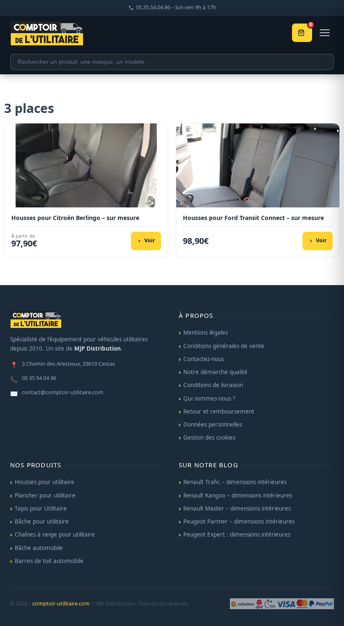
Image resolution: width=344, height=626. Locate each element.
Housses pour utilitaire (44, 482)
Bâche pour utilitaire (42, 521)
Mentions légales (205, 332)
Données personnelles (212, 424)
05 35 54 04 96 (33, 378)
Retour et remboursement (218, 411)
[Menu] (324, 33)
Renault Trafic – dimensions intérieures (235, 482)
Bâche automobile (39, 548)
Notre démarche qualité (215, 372)
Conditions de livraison (213, 385)
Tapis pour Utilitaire (41, 508)
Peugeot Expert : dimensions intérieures (236, 534)
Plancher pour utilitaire (45, 495)
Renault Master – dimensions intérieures (237, 508)
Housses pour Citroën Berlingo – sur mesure (75, 218)
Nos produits (35, 465)
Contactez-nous (203, 359)
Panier (311, 26)
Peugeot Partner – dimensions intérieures (238, 521)
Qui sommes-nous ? (209, 398)
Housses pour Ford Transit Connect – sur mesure (253, 218)
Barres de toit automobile (49, 561)
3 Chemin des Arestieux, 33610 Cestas (62, 364)
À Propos (196, 315)
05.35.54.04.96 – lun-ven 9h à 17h (176, 7)
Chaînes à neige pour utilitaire (55, 534)
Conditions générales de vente (223, 346)
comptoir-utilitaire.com (61, 603)
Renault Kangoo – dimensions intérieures (237, 495)
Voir (149, 240)
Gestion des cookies (209, 437)
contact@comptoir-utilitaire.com (56, 393)
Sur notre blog (208, 465)
